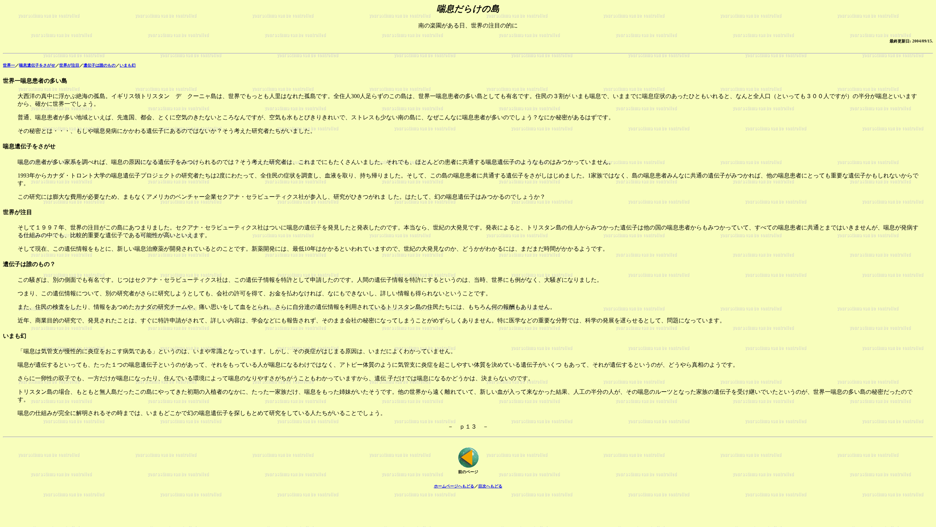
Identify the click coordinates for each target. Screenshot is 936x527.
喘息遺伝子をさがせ (37, 65)
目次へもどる (490, 486)
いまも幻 (128, 65)
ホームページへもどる (454, 486)
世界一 (9, 65)
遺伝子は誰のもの (99, 65)
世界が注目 (69, 65)
